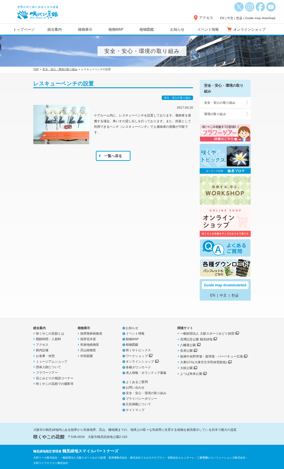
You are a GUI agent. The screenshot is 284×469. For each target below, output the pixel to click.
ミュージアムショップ (51, 361)
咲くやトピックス (138, 350)
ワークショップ (137, 356)
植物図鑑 (147, 29)
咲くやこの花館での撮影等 (54, 383)
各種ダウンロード (138, 367)
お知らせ (177, 29)
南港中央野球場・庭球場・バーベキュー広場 (211, 356)
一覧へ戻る (113, 156)
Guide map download (260, 18)
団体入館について (48, 367)
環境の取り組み (215, 114)
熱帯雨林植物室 (91, 333)
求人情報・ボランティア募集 (146, 373)
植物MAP (116, 29)
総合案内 (54, 29)
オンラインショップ (140, 361)
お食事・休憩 (45, 356)
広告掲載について (138, 404)
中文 (230, 18)
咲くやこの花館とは (50, 333)
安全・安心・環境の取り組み (59, 69)
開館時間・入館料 (48, 339)
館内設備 (42, 350)
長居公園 (186, 350)
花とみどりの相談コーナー (54, 378)
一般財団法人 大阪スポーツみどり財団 (207, 333)
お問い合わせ (135, 387)
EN (222, 18)
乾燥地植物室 (89, 344)
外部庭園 (86, 356)
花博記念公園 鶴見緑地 (196, 339)
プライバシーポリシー (141, 398)
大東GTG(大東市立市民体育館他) (203, 362)
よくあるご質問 (137, 382)
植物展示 (85, 29)
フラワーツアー (47, 372)
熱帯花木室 (88, 339)
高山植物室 (88, 350)
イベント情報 (208, 29)
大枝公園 (186, 368)
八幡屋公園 (188, 345)
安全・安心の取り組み (219, 102)
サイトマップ (135, 410)
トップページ (24, 29)
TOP (36, 69)
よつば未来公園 (191, 373)
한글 (239, 18)
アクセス (206, 18)
